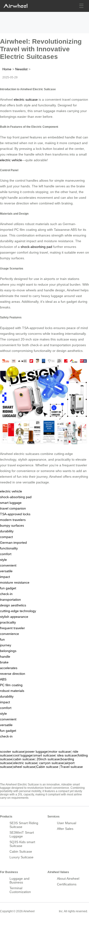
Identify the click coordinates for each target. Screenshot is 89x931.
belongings (8, 651)
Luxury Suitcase (21, 857)
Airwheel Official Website (18, 921)
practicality (8, 622)
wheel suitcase (24, 767)
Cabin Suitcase (20, 851)
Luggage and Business (19, 880)
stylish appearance (14, 617)
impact (5, 577)
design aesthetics (13, 605)
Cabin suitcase (47, 767)
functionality (9, 548)
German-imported (13, 542)
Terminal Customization (20, 890)
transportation (10, 599)
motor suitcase (60, 751)
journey (5, 645)
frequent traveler (12, 628)
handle (5, 656)
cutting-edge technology (18, 611)
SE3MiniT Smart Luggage (21, 834)
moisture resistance (14, 582)
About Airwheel (68, 878)
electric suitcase (26, 99)
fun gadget (8, 588)
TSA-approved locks (15, 514)
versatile (6, 571)
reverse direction (12, 674)
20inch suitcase (48, 759)
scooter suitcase (12, 751)
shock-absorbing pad (36, 247)
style (3, 560)
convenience (9, 634)
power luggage (36, 751)
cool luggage (23, 755)
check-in (6, 594)
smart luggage (11, 503)
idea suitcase (67, 755)
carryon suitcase (51, 763)
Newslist (21, 69)
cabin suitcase (24, 759)
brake (4, 662)
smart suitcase (44, 755)
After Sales (65, 829)
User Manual (66, 823)
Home (6, 69)
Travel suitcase (71, 767)
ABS (3, 679)
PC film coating (11, 685)
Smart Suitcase (46, 911)
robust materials (12, 691)
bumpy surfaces (12, 525)
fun (2, 639)
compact (6, 537)
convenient (8, 565)
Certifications (66, 884)
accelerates (8, 668)
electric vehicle (11, 160)
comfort (5, 554)
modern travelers (13, 520)
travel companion (13, 508)
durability (7, 531)
